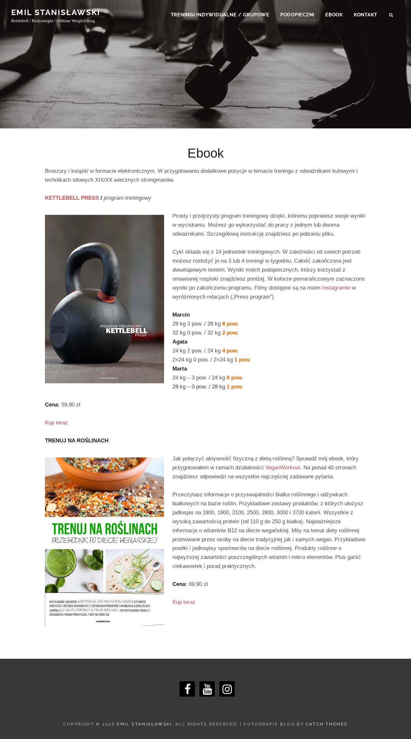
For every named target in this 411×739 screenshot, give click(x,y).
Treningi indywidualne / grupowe (220, 15)
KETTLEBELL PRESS (72, 198)
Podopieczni (297, 15)
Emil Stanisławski (56, 12)
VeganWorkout (282, 468)
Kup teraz (56, 423)
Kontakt (365, 15)
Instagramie (336, 288)
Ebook (334, 15)
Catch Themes (327, 724)
